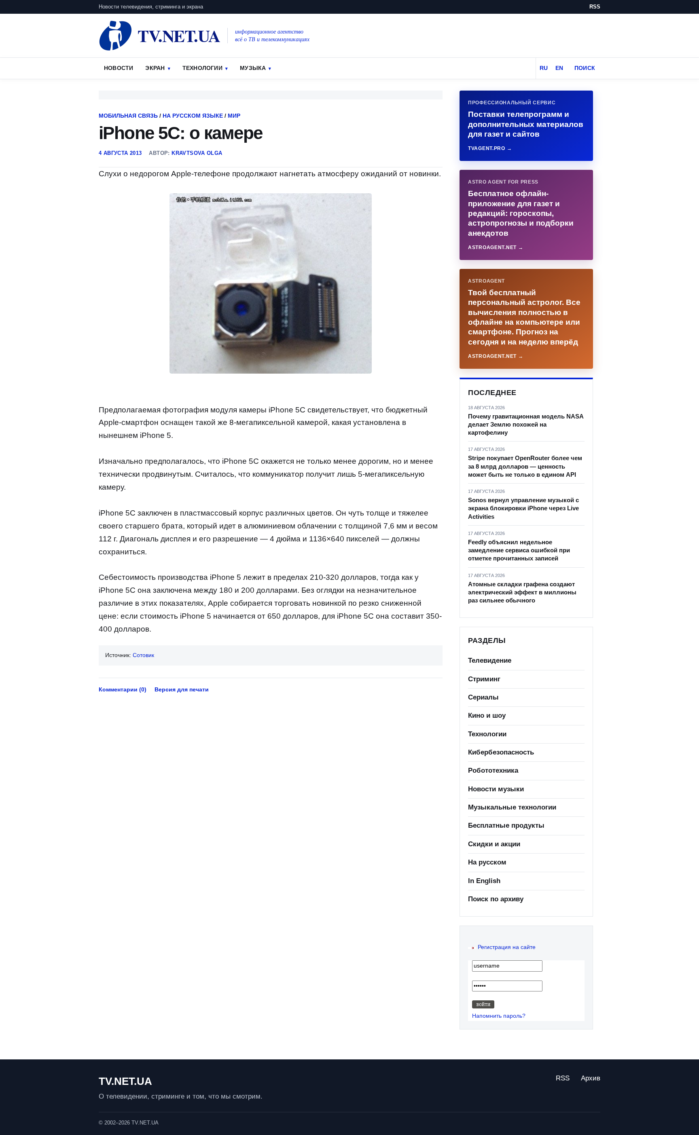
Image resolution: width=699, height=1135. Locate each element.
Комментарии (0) (122, 689)
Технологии (202, 68)
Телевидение (489, 660)
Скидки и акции (494, 844)
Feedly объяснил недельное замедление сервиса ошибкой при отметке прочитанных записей (519, 550)
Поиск (584, 68)
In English (484, 881)
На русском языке (193, 115)
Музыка (253, 68)
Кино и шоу (487, 715)
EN (559, 68)
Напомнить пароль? (498, 1015)
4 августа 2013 (120, 153)
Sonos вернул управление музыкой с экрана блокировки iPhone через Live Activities (523, 508)
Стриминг (484, 679)
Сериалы (483, 697)
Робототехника (493, 770)
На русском (487, 862)
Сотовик (143, 655)
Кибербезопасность (501, 752)
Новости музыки (496, 789)
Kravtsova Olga (197, 153)
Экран (155, 68)
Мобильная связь (128, 115)
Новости (118, 68)
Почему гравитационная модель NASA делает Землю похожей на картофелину (525, 424)
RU (544, 68)
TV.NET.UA (125, 1081)
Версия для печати (182, 689)
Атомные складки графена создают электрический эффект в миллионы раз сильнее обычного (522, 592)
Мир (234, 115)
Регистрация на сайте (507, 947)
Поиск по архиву (495, 899)
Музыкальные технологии (512, 807)
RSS (594, 7)
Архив (590, 1078)
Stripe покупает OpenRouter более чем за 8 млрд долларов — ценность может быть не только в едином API (525, 466)
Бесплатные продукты (506, 825)
